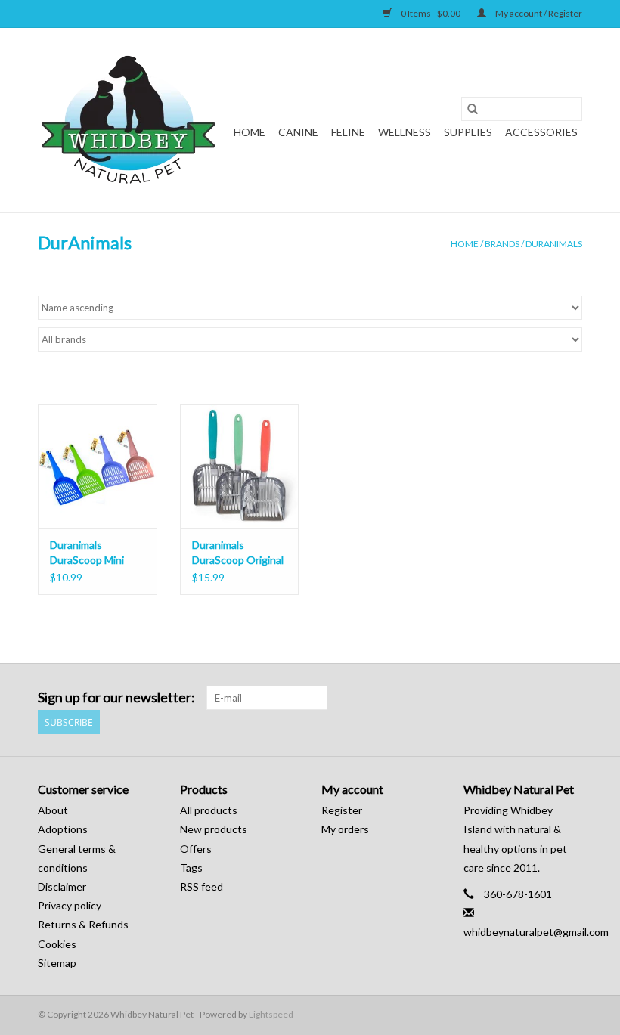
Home (249, 132)
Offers (196, 848)
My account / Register (538, 13)
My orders (345, 829)
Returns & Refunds (83, 924)
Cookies (57, 943)
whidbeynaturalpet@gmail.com (536, 931)
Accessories (541, 132)
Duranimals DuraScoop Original (238, 552)
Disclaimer (62, 886)
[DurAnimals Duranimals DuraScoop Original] (239, 466)
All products (208, 810)
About (53, 810)
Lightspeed (271, 1014)
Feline (348, 132)
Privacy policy (69, 905)
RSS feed (201, 886)
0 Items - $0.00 (430, 13)
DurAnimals (553, 243)
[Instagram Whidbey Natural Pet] (570, 698)
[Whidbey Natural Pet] (130, 120)
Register (341, 810)
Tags (191, 867)
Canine (298, 132)
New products (213, 829)
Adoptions (63, 829)
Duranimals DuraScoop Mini (87, 552)
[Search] (472, 109)
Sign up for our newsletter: (116, 697)
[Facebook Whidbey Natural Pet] (544, 698)
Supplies (468, 132)
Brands (502, 243)
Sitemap (57, 962)
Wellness (404, 132)
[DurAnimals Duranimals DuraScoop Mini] (97, 466)
